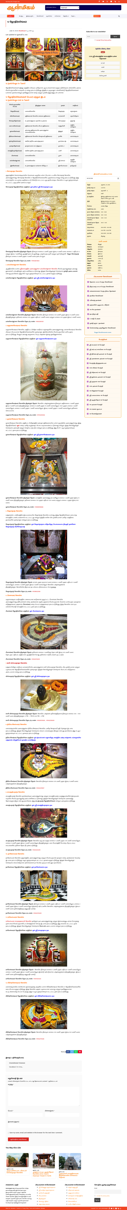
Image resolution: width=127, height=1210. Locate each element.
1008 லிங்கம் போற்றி (96, 368)
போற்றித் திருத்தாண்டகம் (97, 363)
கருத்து (11, 1084)
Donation (97, 16)
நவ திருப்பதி (94, 314)
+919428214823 (35, 260)
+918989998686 (38, 507)
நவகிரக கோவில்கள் (96, 296)
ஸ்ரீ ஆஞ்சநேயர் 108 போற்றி (98, 400)
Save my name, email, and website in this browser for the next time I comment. (36, 1133)
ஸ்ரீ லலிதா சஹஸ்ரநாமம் (46, 1190)
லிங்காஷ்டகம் (72, 1199)
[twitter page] (107, 1)
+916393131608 (41, 720)
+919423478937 (40, 788)
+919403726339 (35, 659)
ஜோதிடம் (66, 16)
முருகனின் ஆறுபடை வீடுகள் (99, 305)
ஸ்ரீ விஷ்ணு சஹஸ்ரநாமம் (47, 1187)
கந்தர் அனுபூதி (73, 1187)
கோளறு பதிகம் (43, 1201)
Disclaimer (13, 1208)
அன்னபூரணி (103, 75)
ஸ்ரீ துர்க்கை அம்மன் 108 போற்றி (99, 377)
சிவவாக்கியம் (72, 1201)
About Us (8, 1208)
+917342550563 (41, 415)
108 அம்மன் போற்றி (95, 404)
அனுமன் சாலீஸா (73, 1193)
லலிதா (103, 71)
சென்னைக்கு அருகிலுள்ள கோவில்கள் (103, 328)
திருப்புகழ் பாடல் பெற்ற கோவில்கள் (102, 286)
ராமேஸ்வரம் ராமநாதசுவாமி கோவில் (19, 921)
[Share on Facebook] (68, 1051)
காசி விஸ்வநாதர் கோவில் (17, 663)
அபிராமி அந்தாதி (44, 1193)
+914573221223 (37, 978)
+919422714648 (40, 1039)
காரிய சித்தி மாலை (74, 1204)
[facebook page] (99, 1)
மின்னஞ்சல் (50, 1111)
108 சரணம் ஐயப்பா (95, 409)
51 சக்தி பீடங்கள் (95, 319)
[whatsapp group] (119, 1)
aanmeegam (105, 1208)
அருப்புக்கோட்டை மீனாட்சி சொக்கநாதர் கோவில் (17, 1172)
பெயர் (10, 1111)
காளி (102, 67)
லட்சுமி (103, 63)
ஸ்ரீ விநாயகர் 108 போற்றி (97, 372)
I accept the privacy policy (103, 40)
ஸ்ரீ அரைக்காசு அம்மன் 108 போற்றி (100, 359)
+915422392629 (50, 720)
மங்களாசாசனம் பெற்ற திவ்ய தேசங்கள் (103, 291)
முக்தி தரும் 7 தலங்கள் (97, 323)
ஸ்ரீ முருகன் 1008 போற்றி (97, 382)
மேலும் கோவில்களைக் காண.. (103, 332)
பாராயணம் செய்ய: (51, 7)
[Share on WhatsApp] (76, 1051)
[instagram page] (111, 1)
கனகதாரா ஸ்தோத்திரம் (75, 1196)
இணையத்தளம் (13, 1122)
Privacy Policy (25, 1208)
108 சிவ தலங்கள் (95, 309)
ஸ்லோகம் (58, 16)
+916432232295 (36, 850)
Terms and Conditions (34, 1208)
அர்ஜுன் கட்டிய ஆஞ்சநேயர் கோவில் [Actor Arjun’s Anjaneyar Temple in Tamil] (43, 1174)
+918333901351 (40, 321)
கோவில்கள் (40, 16)
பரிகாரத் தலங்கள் (95, 300)
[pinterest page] (115, 1)
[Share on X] (72, 1051)
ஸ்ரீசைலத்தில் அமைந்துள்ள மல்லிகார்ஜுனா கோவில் (38, 269)
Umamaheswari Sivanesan (17, 1063)
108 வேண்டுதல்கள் (95, 414)
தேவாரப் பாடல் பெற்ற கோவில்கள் (101, 282)
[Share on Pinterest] (80, 1051)
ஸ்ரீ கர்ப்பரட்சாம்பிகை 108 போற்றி (100, 349)
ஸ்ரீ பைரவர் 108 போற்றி (97, 345)
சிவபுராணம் (42, 1196)
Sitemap (43, 1208)
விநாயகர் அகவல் (73, 1190)
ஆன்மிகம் (49, 16)
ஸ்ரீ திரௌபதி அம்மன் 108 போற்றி (100, 354)
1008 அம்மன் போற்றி (96, 386)
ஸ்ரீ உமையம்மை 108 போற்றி (98, 395)
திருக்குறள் (42, 1199)
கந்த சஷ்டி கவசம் (44, 1204)
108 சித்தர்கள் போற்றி (96, 391)
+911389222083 (36, 591)
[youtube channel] (103, 1)
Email (95, 1188)
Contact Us (19, 1208)
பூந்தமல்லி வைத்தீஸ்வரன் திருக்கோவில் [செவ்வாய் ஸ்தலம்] (69, 1175)
